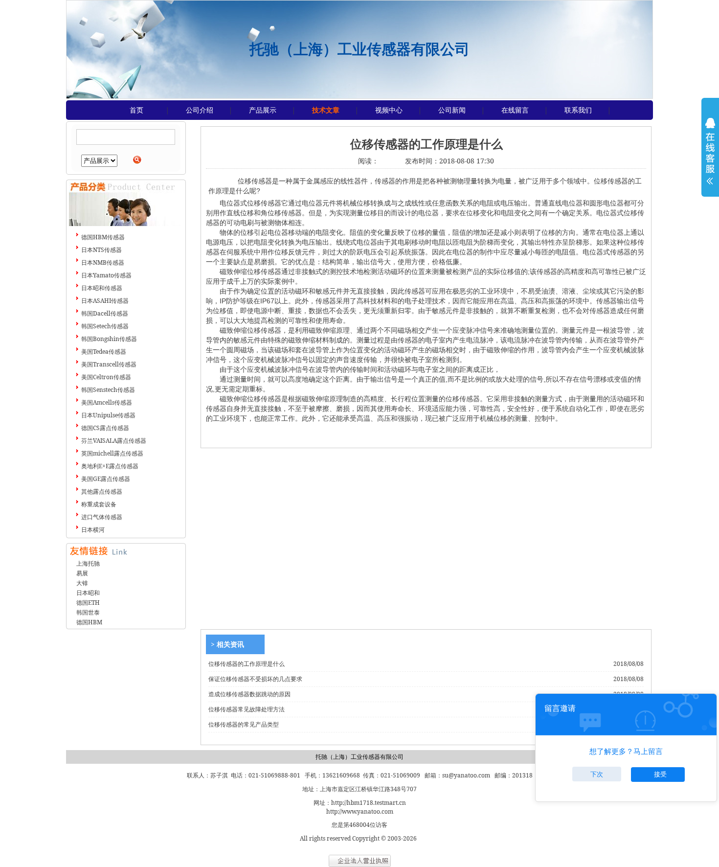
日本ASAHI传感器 (105, 301)
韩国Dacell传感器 (104, 313)
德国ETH (88, 602)
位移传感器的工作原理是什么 (246, 664)
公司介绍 (199, 109)
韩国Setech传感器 (105, 326)
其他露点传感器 (101, 491)
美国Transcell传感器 (108, 364)
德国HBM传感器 (103, 237)
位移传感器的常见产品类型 (243, 724)
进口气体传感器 (101, 517)
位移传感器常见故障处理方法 (246, 709)
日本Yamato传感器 (106, 275)
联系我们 (578, 109)
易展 (82, 573)
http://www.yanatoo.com (359, 811)
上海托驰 (88, 563)
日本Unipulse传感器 (108, 415)
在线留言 (515, 109)
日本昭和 (88, 593)
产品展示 (262, 109)
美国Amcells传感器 (106, 402)
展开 (710, 157)
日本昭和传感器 (101, 288)
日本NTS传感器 (101, 250)
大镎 (82, 583)
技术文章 (325, 109)
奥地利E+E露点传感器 (109, 466)
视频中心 (389, 109)
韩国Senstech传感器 (108, 390)
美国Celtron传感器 (106, 377)
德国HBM (89, 622)
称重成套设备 (98, 504)
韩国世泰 (88, 612)
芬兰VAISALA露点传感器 (113, 440)
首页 (136, 109)
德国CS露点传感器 (105, 428)
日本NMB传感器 (102, 262)
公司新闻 (452, 109)
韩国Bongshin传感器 (109, 339)
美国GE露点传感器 (105, 479)
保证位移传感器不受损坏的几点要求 (255, 679)
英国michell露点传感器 (112, 453)
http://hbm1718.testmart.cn (368, 803)
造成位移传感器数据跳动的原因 (249, 694)
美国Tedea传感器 (103, 351)
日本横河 (93, 529)
